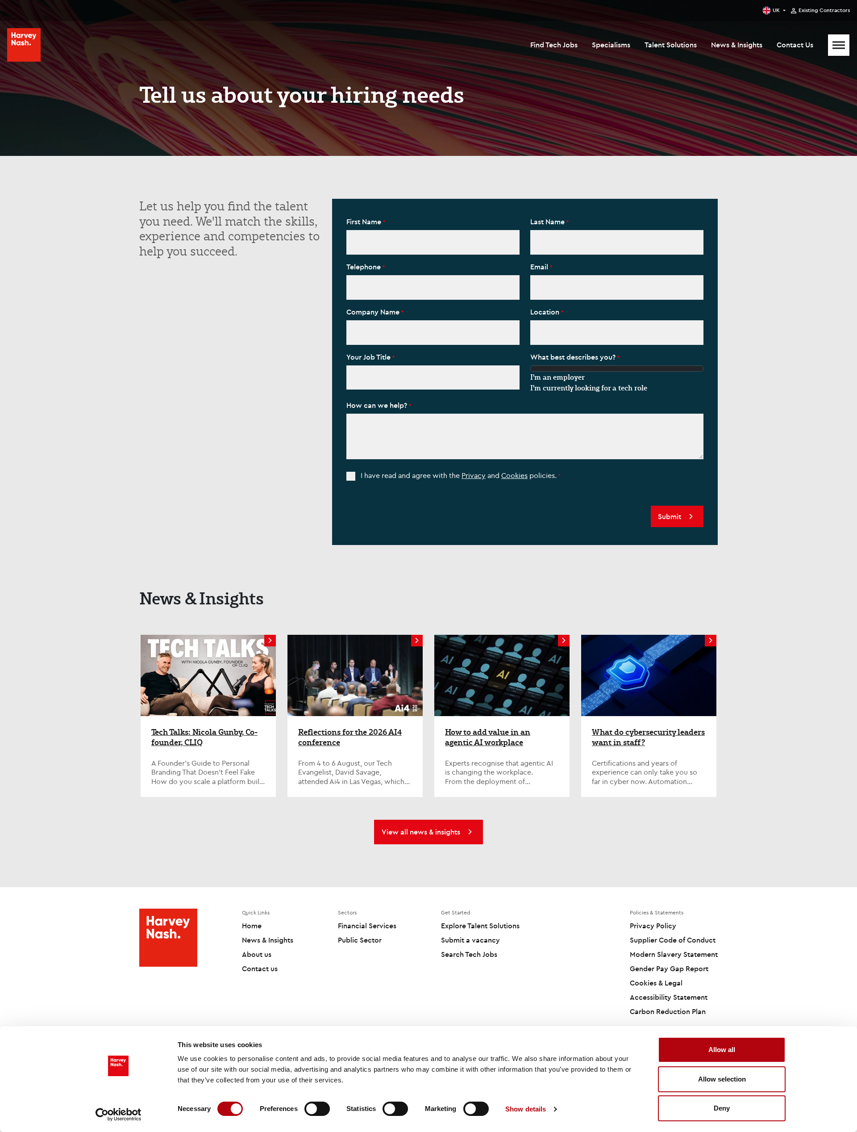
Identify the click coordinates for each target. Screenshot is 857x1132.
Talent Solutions (671, 44)
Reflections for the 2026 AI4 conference (350, 737)
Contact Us (795, 44)
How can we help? (377, 405)
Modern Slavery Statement (674, 954)
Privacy (474, 475)
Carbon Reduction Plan (668, 1011)
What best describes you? (573, 356)
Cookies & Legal (656, 982)
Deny (722, 1108)
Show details (525, 1109)
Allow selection (722, 1079)
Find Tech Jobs (554, 44)
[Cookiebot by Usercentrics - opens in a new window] (118, 1114)
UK (776, 10)
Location (545, 311)
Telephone (364, 266)
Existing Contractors (824, 10)
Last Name (548, 221)
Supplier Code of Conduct (673, 939)
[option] (616, 377)
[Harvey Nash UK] (24, 45)
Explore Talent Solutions (480, 925)
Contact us (260, 968)
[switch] (317, 1109)
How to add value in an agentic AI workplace (487, 737)
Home (252, 925)
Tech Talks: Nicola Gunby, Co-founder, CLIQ (204, 737)
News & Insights (736, 44)
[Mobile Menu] (839, 45)
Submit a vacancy (470, 939)
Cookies (514, 475)
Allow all (721, 1049)
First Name (364, 221)
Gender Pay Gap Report (669, 968)
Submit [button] (669, 516)
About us (256, 954)
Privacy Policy (653, 925)
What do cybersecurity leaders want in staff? (648, 737)
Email (540, 266)
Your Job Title (369, 356)
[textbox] (433, 242)
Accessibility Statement (668, 997)
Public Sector (360, 939)
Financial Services (367, 925)
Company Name (373, 311)
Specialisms (611, 44)
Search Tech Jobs (469, 954)
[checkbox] (350, 476)
